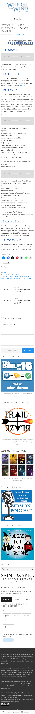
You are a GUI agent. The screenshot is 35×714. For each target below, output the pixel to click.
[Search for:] (17, 569)
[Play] (5, 57)
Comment (27, 338)
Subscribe (28, 350)
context (22, 85)
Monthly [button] (17, 599)
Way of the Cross (23, 278)
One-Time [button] (6, 599)
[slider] (28, 56)
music (28, 111)
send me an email (18, 593)
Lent (3, 278)
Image (5, 272)
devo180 (9, 276)
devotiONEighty (21, 276)
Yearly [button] (28, 599)
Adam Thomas (21, 693)
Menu (18, 19)
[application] (17, 57)
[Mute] (24, 57)
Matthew (10, 278)
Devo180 (15, 274)
